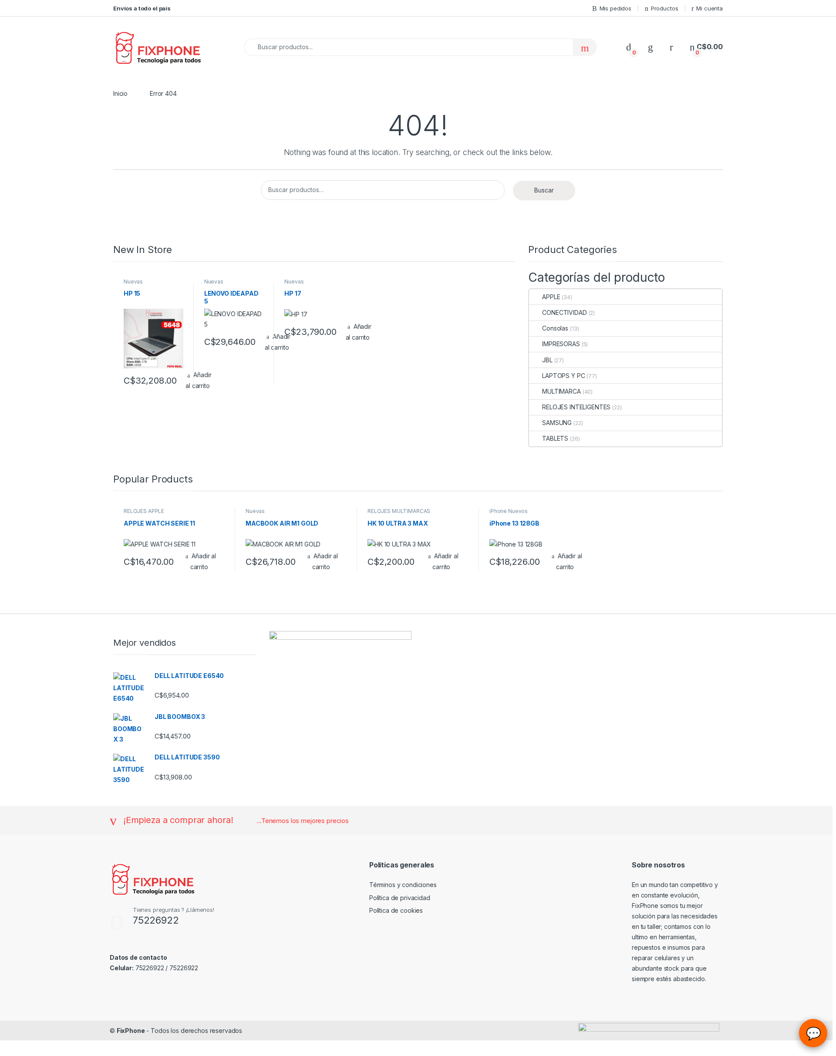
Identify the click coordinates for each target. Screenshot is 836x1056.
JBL (547, 360)
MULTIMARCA (561, 391)
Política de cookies (396, 910)
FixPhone (131, 1030)
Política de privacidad (399, 897)
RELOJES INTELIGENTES (576, 407)
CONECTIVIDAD (564, 312)
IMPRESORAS (561, 344)
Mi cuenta (709, 8)
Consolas (555, 328)
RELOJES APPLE (144, 511)
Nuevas (133, 281)
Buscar (544, 190)
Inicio (120, 93)
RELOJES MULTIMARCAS (398, 511)
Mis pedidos (615, 8)
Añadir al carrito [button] (358, 332)
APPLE (551, 296)
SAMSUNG (557, 422)
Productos (664, 8)
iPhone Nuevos (508, 511)
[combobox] (408, 47)
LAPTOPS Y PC (563, 375)
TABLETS (555, 438)
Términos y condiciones (403, 884)
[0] (628, 47)
